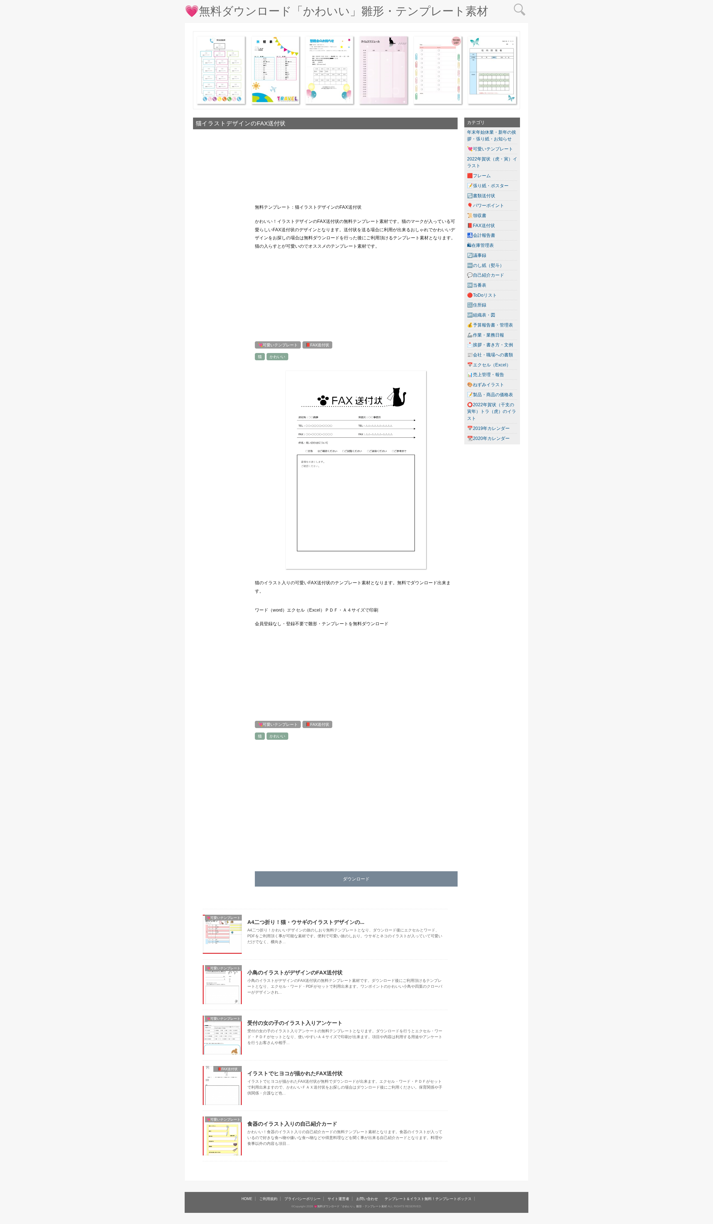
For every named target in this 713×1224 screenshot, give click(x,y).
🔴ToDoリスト (482, 295)
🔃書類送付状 (481, 195)
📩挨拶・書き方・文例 (490, 344)
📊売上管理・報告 (485, 374)
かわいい (277, 356)
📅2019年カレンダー (488, 428)
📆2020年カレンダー (488, 438)
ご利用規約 (268, 1199)
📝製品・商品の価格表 (490, 394)
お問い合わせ (367, 1199)
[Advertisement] (221, 305)
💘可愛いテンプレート (278, 345)
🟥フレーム (479, 175)
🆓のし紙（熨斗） (485, 265)
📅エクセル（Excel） (489, 364)
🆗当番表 (476, 285)
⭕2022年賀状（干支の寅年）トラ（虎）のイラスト (491, 411)
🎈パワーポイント (485, 205)
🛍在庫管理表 (480, 245)
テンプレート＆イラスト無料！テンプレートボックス (428, 1199)
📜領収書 (476, 215)
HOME (246, 1199)
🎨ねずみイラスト (485, 384)
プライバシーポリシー (302, 1199)
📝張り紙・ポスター (488, 185)
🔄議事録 (476, 255)
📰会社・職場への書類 (490, 354)
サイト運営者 (338, 1199)
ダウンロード (356, 878)
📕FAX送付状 (317, 345)
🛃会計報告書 (481, 235)
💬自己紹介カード (485, 275)
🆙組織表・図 (481, 314)
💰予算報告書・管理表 (490, 324)
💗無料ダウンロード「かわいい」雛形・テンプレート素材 (336, 11)
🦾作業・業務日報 (485, 334)
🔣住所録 (476, 304)
